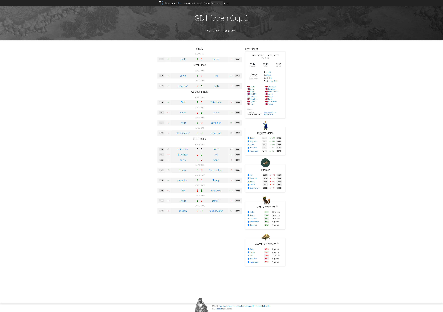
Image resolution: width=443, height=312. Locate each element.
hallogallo (266, 306)
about (219, 309)
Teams (207, 3)
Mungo (222, 306)
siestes (236, 306)
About (226, 3)
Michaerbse (257, 306)
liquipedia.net (268, 114)
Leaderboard (189, 3)
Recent (199, 3)
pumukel (229, 306)
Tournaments (216, 3)
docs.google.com (270, 112)
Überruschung (245, 306)
